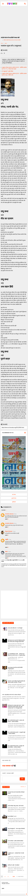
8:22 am (15, 523)
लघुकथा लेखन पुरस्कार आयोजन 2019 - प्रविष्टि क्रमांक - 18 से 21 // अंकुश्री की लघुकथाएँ (13, 485)
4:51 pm (9, 539)
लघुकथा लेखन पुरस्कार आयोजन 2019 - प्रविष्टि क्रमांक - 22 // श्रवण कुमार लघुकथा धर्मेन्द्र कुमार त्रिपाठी (13, 471)
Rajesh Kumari (8, 531)
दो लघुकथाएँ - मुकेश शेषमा (7, 71)
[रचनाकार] (12, 4)
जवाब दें (6, 519)
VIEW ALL (23, 786)
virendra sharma (9, 513)
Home (2, 43)
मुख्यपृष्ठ (14, 501)
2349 (14, 876)
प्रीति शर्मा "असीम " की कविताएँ (13, 865)
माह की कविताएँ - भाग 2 (12, 816)
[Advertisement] (14, 21)
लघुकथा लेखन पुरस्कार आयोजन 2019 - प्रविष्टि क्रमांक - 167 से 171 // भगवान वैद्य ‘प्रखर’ (14, 68)
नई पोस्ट (14, 494)
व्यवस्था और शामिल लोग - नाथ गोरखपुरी (15, 628)
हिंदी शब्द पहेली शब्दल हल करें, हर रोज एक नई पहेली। (12, 40)
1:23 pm (14, 531)
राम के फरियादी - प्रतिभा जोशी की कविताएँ (15, 840)
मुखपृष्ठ (3, 888)
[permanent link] (4, 53)
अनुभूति (6, 539)
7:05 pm (9, 551)
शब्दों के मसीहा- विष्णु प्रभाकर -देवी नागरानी (15, 805)
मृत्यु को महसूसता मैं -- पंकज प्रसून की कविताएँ (16, 828)
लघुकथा (6, 43)
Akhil (6, 551)
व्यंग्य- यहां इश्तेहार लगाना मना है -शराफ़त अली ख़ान (11, 694)
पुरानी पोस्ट (14, 498)
